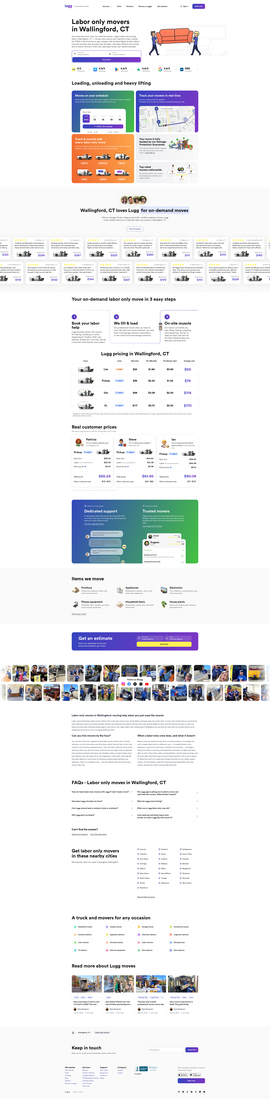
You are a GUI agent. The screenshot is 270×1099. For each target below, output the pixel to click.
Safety (102, 1078)
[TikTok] (135, 684)
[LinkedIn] (200, 1092)
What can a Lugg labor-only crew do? (153, 808)
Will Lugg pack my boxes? (83, 815)
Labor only (86, 1086)
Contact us (103, 1075)
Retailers (130, 6)
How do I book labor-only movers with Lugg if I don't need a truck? (100, 792)
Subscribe (192, 1050)
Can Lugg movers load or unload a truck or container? (95, 808)
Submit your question (80, 834)
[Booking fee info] (85, 466)
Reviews (120, 1070)
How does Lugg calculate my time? (87, 801)
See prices (107, 59)
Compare (68, 1075)
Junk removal (86, 1083)
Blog (66, 1078)
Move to (115, 52)
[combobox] (89, 53)
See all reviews (135, 229)
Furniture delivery (88, 1073)
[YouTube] (146, 684)
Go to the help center (98, 834)
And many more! (79, 614)
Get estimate (162, 6)
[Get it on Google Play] (195, 1075)
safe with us (150, 153)
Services (106, 6)
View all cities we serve (146, 897)
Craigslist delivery (88, 1075)
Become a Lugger (71, 1083)
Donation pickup (87, 1081)
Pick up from (81, 52)
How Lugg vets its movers (152, 526)
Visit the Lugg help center (94, 524)
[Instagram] (123, 684)
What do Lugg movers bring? (149, 801)
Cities (119, 6)
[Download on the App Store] (183, 1075)
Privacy (75, 1092)
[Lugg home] (68, 6)
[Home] (73, 1032)
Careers (120, 1073)
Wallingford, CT (84, 1032)
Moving (85, 1070)
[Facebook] (129, 684)
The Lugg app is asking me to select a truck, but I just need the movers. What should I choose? (157, 793)
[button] (50, 248)
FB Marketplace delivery (90, 1078)
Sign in (185, 6)
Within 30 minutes (104, 126)
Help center (104, 1070)
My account (104, 1073)
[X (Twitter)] (141, 684)
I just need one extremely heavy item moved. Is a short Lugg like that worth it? (154, 816)
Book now (198, 6)
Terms (81, 1092)
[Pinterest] (191, 1092)
